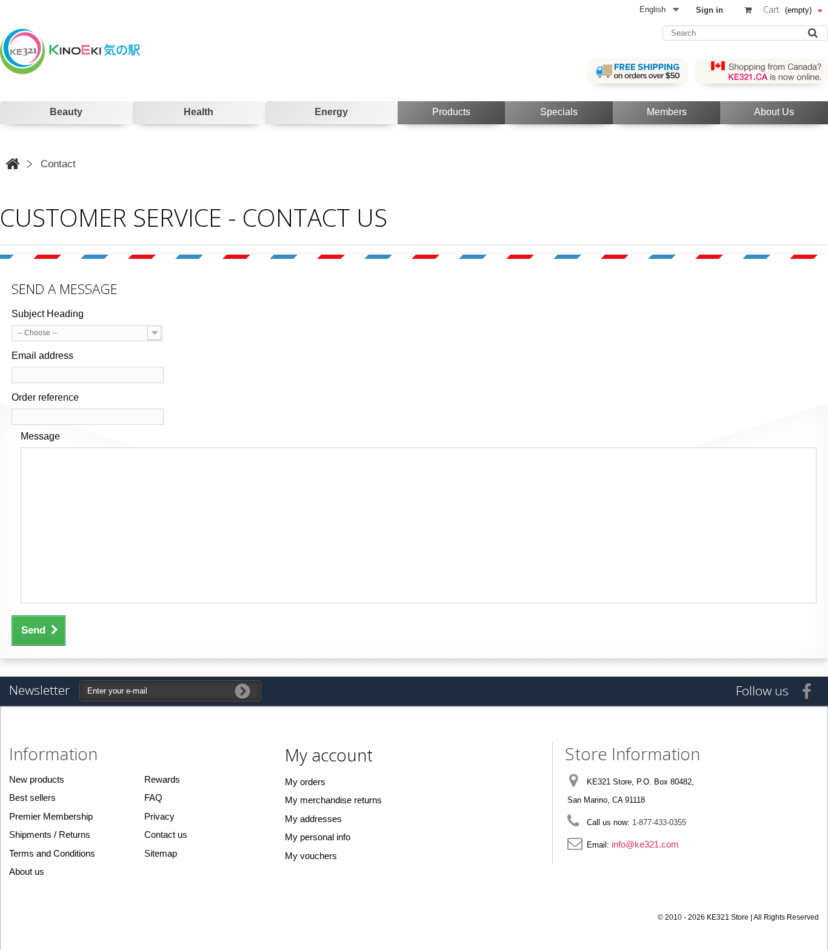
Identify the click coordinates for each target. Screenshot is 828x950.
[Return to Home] (12, 164)
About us (26, 871)
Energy (331, 112)
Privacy (159, 816)
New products (36, 779)
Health (198, 112)
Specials (559, 112)
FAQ (153, 797)
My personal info (317, 837)
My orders (305, 782)
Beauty (66, 112)
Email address (42, 355)
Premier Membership (51, 816)
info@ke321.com (645, 844)
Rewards (162, 779)
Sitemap (160, 853)
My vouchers (311, 856)
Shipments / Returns (49, 834)
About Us (774, 112)
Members (667, 112)
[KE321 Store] (80, 51)
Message (40, 436)
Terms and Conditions (52, 853)
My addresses (313, 819)
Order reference (45, 397)
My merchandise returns (333, 800)
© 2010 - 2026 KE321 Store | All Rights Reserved (738, 917)
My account (329, 754)
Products (451, 112)
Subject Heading (48, 314)
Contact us (165, 834)
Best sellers (32, 797)
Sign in (709, 10)
